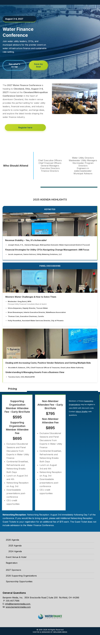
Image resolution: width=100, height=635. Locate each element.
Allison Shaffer (82, 411)
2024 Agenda (15, 551)
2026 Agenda (12, 540)
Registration (11, 563)
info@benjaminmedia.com (17, 604)
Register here (25, 127)
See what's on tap (14, 65)
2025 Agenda (14, 545)
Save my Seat (38, 65)
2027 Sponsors (13, 570)
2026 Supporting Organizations (21, 575)
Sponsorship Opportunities (19, 581)
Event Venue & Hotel (16, 557)
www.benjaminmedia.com (18, 607)
